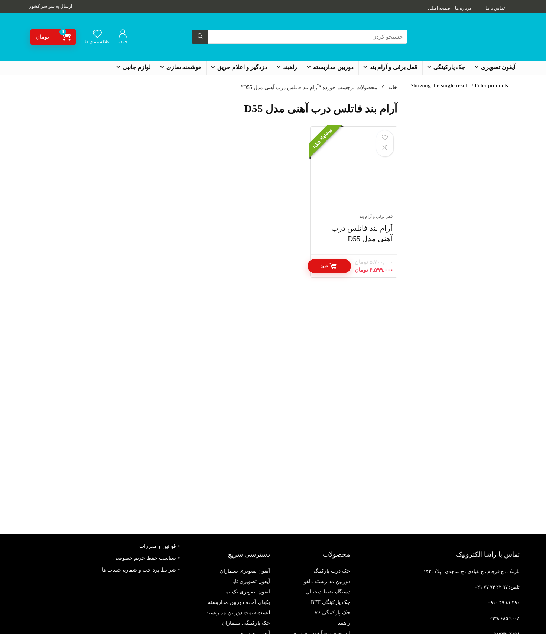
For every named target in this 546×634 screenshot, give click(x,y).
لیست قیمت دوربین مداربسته (238, 612)
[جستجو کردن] (200, 37)
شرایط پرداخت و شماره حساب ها (139, 570)
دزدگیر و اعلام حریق (242, 67)
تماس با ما (495, 8)
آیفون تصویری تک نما (247, 592)
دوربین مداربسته (333, 67)
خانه (392, 87)
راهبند (290, 67)
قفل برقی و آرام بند (393, 67)
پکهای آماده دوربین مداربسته (239, 602)
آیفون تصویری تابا (251, 581)
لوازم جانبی (137, 67)
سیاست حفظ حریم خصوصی (144, 558)
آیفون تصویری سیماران (245, 571)
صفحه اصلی (439, 8)
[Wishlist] (97, 34)
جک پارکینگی (449, 67)
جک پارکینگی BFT (330, 602)
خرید (324, 266)
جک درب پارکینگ (331, 571)
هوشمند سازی (183, 67)
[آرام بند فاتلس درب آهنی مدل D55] (354, 173)
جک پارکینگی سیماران (246, 623)
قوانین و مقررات (157, 546)
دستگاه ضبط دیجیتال (328, 592)
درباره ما (463, 8)
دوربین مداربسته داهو (327, 581)
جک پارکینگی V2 (332, 612)
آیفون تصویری (498, 67)
